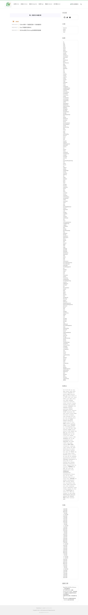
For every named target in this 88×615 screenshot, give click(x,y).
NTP (64, 241)
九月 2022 (65, 545)
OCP (64, 245)
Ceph (64, 81)
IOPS (64, 191)
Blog (64, 64)
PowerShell (65, 275)
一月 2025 (65, 524)
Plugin (64, 271)
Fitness (64, 149)
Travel (64, 353)
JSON (64, 199)
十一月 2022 (65, 543)
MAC (64, 227)
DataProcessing (66, 106)
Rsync (64, 307)
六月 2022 (65, 549)
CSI (64, 71)
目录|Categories (33, 4)
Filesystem (65, 145)
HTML (64, 177)
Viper (64, 361)
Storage (64, 336)
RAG (64, 290)
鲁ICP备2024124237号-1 (44, 612)
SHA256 (65, 311)
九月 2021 (65, 559)
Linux (64, 220)
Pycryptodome (66, 287)
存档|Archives (24, 4)
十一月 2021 (65, 557)
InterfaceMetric (66, 197)
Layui (64, 215)
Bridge (64, 65)
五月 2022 (65, 550)
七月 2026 (65, 509)
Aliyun (64, 50)
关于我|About (57, 4)
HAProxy (65, 174)
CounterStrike (66, 97)
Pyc (64, 286)
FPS (64, 139)
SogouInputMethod (67, 332)
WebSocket (65, 371)
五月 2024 (65, 530)
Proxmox (65, 282)
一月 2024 (65, 532)
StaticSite (65, 335)
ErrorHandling (66, 134)
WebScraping (66, 370)
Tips (64, 350)
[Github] (64, 17)
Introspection (65, 198)
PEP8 (64, 257)
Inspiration (65, 195)
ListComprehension (67, 222)
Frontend (65, 157)
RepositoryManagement (68, 304)
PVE (64, 259)
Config (64, 96)
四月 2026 (65, 511)
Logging (64, 224)
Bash (64, 61)
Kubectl (64, 208)
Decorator (65, 110)
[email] (70, 17)
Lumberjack (65, 226)
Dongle (64, 125)
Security (65, 321)
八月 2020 (65, 573)
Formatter (65, 156)
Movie (64, 238)
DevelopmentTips (66, 114)
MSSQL (64, 229)
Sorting (64, 333)
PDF (64, 255)
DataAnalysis (66, 103)
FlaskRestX (65, 152)
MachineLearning (66, 230)
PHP (64, 258)
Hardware (65, 178)
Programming (66, 279)
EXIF (64, 131)
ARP (64, 44)
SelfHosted (65, 324)
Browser (64, 67)
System (64, 340)
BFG (64, 58)
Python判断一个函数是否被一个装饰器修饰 (30, 24)
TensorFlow (65, 343)
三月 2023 (65, 542)
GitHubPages (66, 170)
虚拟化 (64, 499)
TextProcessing (66, 345)
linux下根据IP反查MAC (25, 27)
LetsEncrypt (65, 217)
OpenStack (65, 254)
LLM (64, 211)
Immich (64, 194)
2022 (17, 21)
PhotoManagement (67, 266)
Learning (65, 216)
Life (64, 219)
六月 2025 (65, 520)
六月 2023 (65, 538)
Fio (63, 148)
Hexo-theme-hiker (48, 608)
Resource (65, 305)
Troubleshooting (66, 354)
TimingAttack (66, 349)
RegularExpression (67, 303)
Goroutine (65, 173)
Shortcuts (65, 329)
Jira (64, 204)
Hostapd (65, 184)
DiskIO (64, 117)
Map (64, 231)
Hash (64, 180)
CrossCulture (65, 99)
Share (64, 30)
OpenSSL (65, 250)
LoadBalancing (66, 223)
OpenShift (65, 251)
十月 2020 (65, 570)
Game (64, 29)
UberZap (65, 357)
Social (64, 331)
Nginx (64, 244)
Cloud (64, 83)
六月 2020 (65, 576)
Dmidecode (65, 118)
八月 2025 (65, 517)
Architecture (65, 55)
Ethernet (65, 135)
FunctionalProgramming (68, 160)
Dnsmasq (65, 120)
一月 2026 (65, 513)
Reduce (64, 300)
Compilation (65, 93)
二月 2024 (65, 531)
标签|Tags (41, 4)
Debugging (65, 410)
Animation (65, 51)
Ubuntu (64, 359)
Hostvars (65, 185)
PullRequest (65, 283)
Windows (65, 374)
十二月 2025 (65, 514)
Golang (64, 171)
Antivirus (65, 54)
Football (64, 155)
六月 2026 (65, 510)
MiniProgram (65, 237)
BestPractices (66, 62)
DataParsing (65, 104)
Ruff (64, 308)
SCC (64, 310)
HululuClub (65, 187)
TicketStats (65, 347)
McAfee (64, 234)
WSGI (64, 366)
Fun (64, 159)
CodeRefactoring (66, 88)
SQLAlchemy (66, 312)
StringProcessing (66, 338)
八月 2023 (65, 535)
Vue (64, 364)
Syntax (64, 339)
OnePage (65, 248)
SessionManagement (67, 325)
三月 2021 (65, 564)
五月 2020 (65, 577)
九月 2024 (65, 528)
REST (64, 293)
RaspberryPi (65, 297)
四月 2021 (65, 563)
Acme (64, 47)
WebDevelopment (66, 368)
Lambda (64, 212)
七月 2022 (65, 548)
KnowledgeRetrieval (67, 206)
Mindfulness (65, 236)
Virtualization (65, 363)
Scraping (65, 318)
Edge (64, 132)
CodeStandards (66, 89)
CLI (64, 69)
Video (64, 360)
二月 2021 (65, 566)
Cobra (64, 85)
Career (64, 78)
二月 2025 (65, 523)
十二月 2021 (65, 556)
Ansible (64, 53)
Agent (64, 48)
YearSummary (66, 378)
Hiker (64, 183)
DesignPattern (66, 111)
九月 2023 (65, 534)
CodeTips (65, 90)
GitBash (64, 167)
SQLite (64, 314)
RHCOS (64, 294)
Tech (64, 32)
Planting (64, 269)
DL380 (64, 102)
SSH (64, 315)
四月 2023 (65, 541)
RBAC (64, 292)
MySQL (64, 240)
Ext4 (64, 138)
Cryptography (66, 100)
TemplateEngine (66, 342)
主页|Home (16, 4)
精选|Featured (48, 4)
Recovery (65, 298)
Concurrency (65, 95)
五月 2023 (65, 539)
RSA (64, 296)
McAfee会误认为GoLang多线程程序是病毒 (30, 30)
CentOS (64, 79)
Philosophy (65, 265)
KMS (64, 205)
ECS (64, 128)
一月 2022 (65, 555)
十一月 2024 (65, 525)
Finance (64, 146)
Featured (65, 142)
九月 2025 (65, 516)
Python (64, 289)
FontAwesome (66, 153)
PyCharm (65, 285)
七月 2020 (65, 574)
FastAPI (65, 141)
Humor (64, 188)
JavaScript (65, 201)
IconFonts (65, 192)
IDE (64, 190)
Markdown (65, 233)
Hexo (64, 181)
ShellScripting (66, 328)
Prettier (64, 276)
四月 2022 (65, 552)
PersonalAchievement (67, 262)
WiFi (64, 373)
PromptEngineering (67, 280)
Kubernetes (65, 209)
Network (64, 243)
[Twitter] (67, 17)
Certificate (65, 82)
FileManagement (66, 143)
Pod (64, 272)
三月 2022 (65, 553)
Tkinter (64, 352)
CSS (64, 72)
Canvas (64, 75)
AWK (64, 46)
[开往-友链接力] (74, 4)
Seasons (65, 319)
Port (64, 273)
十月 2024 (65, 527)
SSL (64, 317)
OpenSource (65, 252)
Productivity (65, 278)
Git (63, 166)
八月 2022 (65, 546)
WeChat (64, 367)
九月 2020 (65, 571)
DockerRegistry (66, 124)
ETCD (64, 129)
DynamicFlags (66, 127)
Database (65, 107)
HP (63, 176)
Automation (65, 57)
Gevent (64, 164)
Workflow (65, 377)
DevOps (64, 113)
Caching (64, 74)
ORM (64, 247)
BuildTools (65, 68)
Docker (64, 121)
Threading (65, 346)
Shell (64, 326)
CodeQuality (65, 86)
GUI (64, 162)
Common (65, 27)
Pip (63, 268)
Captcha (65, 76)
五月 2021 (65, 562)
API (64, 43)
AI (63, 389)
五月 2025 (65, 521)
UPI (64, 356)
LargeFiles (65, 213)
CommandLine (66, 92)
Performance (65, 261)
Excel (64, 136)
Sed (64, 322)
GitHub (64, 169)
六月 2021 (65, 560)
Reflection (65, 301)
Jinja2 (64, 202)
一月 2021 (65, 567)
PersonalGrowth (66, 264)
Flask (64, 150)
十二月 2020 (65, 569)
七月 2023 (65, 536)
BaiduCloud (65, 60)
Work (64, 375)
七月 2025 (65, 518)
